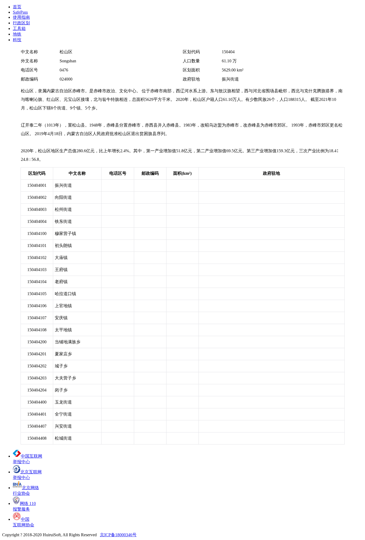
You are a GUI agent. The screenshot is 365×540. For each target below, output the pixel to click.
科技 (17, 39)
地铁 (17, 34)
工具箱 (19, 28)
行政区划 (21, 23)
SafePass (20, 12)
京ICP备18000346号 (118, 535)
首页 (17, 7)
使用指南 (21, 17)
